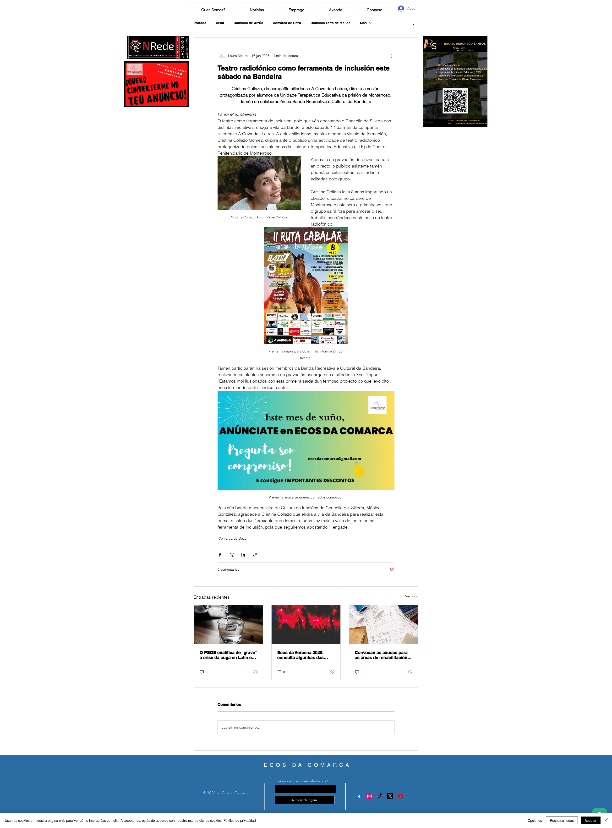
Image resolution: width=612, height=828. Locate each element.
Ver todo (411, 596)
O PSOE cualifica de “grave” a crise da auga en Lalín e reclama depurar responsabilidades (228, 655)
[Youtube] (400, 796)
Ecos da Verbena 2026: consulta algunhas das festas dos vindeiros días (303, 655)
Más (363, 23)
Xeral (220, 23)
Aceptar (590, 820)
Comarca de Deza (287, 23)
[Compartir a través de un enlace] (255, 554)
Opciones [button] (535, 820)
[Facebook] (359, 796)
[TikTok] (380, 796)
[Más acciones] (391, 56)
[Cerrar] (606, 820)
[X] (390, 796)
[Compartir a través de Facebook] (220, 554)
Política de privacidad (240, 820)
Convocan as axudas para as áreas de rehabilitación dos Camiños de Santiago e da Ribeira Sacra (383, 655)
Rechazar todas (562, 820)
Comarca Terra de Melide (330, 23)
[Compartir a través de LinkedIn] (243, 554)
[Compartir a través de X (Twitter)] (231, 554)
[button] (412, 23)
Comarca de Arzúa (248, 23)
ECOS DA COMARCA (307, 765)
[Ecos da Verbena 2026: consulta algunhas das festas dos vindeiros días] (306, 624)
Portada (200, 23)
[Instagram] (369, 796)
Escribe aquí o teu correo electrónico (300, 781)
